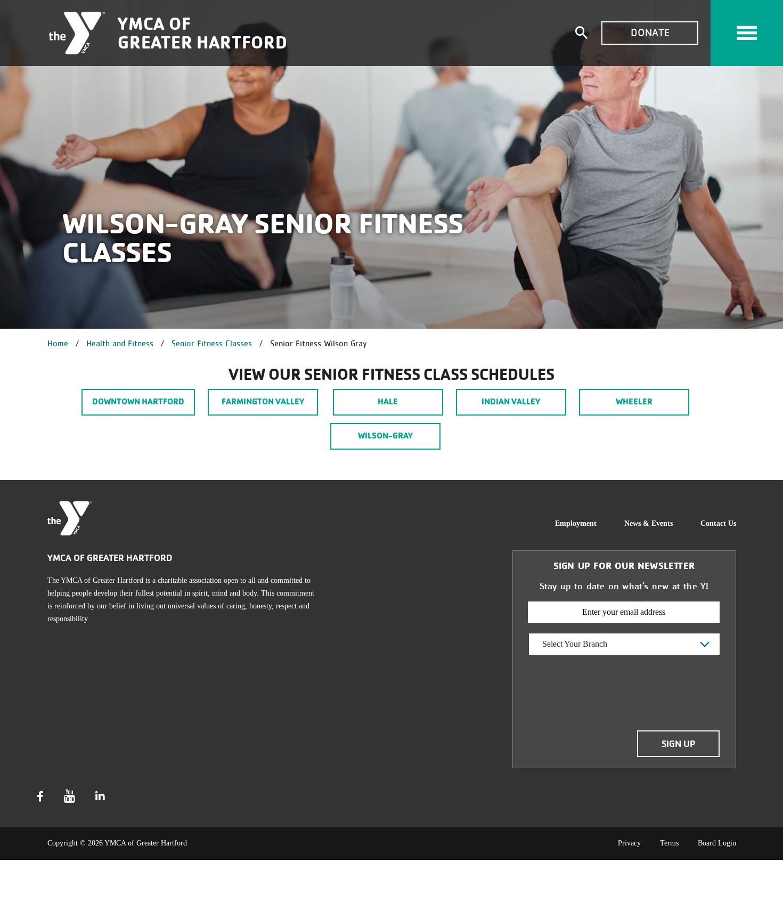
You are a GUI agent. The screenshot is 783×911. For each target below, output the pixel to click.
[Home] (77, 33)
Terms (669, 843)
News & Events (648, 523)
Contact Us (718, 523)
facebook (40, 796)
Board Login (717, 843)
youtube (69, 796)
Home (57, 343)
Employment (576, 523)
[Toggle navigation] (747, 33)
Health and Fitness (119, 343)
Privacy (629, 843)
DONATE (650, 33)
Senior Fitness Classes (212, 343)
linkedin (100, 796)
